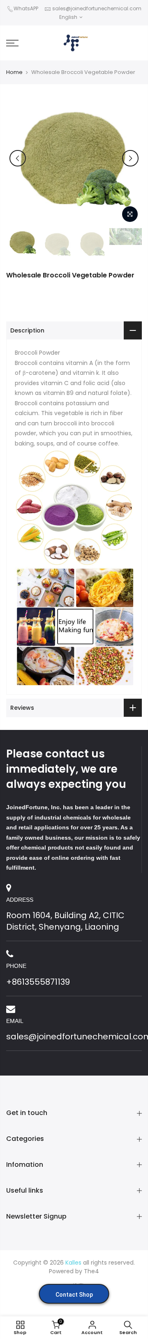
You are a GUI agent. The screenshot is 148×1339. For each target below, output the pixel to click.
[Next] (130, 158)
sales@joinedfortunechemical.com (96, 8)
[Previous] (17, 158)
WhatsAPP (26, 8)
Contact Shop (74, 1294)
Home (14, 72)
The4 (91, 1271)
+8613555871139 (38, 982)
